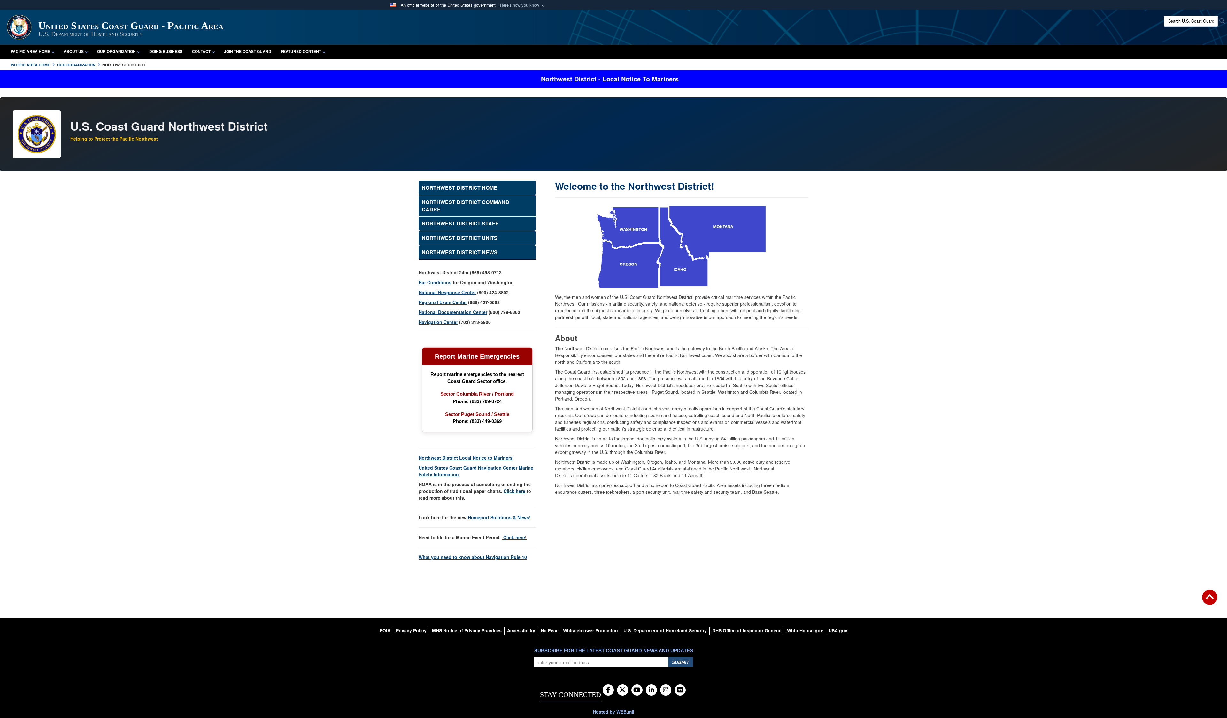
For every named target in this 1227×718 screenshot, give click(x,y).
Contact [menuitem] (201, 51)
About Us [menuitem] (74, 51)
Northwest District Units (460, 237)
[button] (523, 5)
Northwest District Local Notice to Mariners (466, 457)
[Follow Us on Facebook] (608, 690)
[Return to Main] (1209, 601)
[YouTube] (637, 690)
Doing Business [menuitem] (165, 51)
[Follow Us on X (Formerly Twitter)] (622, 690)
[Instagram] (665, 690)
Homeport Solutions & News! (499, 517)
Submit (680, 662)
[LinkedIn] (651, 690)
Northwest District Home (459, 187)
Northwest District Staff (460, 223)
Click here (514, 537)
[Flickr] (680, 690)
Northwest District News (460, 252)
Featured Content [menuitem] (301, 51)
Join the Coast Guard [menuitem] (247, 51)
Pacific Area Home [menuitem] (30, 51)
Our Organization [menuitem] (116, 51)
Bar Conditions (435, 282)
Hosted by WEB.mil (613, 711)
